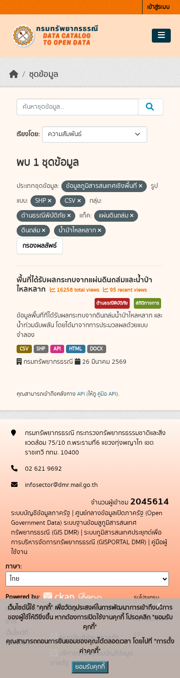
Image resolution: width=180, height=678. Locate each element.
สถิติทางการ (147, 303)
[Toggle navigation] (161, 36)
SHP (40, 349)
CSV (24, 349)
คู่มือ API (106, 394)
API (57, 349)
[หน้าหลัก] (13, 74)
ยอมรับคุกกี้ (90, 667)
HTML (75, 349)
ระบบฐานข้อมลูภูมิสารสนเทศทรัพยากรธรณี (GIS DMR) (74, 527)
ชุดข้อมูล (43, 74)
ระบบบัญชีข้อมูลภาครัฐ (40, 513)
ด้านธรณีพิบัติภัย (112, 303)
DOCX (96, 349)
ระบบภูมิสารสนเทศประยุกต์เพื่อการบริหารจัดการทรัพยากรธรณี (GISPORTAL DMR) (86, 537)
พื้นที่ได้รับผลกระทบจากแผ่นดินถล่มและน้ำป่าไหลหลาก (84, 285)
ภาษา (13, 566)
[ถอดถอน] (140, 186)
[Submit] (150, 107)
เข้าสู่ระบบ (158, 7)
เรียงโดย (27, 134)
